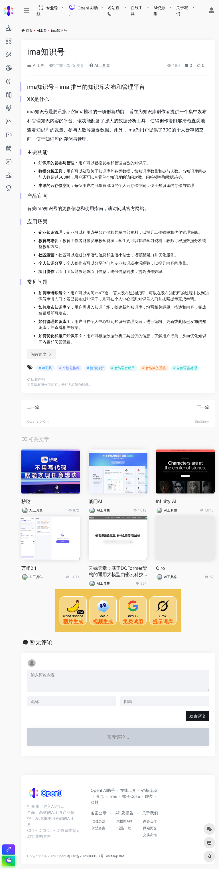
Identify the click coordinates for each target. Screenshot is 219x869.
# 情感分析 (95, 368)
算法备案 (99, 828)
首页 (29, 30)
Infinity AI (166, 501)
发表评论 (197, 716)
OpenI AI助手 (103, 790)
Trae (113, 796)
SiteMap (111, 856)
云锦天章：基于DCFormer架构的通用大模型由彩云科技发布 (118, 571)
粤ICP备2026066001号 (85, 856)
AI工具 (42, 30)
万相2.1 (28, 568)
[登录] (211, 11)
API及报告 (124, 812)
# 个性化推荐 (69, 368)
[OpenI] (45, 795)
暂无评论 (41, 642)
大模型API (124, 821)
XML (122, 856)
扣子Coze (131, 796)
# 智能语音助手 (123, 368)
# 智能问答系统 (154, 368)
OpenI (61, 856)
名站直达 (113, 10)
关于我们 (182, 10)
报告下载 (124, 828)
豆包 (100, 796)
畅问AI (95, 501)
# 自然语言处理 (185, 368)
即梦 (149, 796)
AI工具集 (101, 65)
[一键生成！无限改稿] (8, 849)
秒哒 (26, 501)
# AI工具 (45, 368)
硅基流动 (149, 790)
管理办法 (99, 821)
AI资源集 (159, 10)
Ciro (160, 568)
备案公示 (99, 812)
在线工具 (137, 10)
